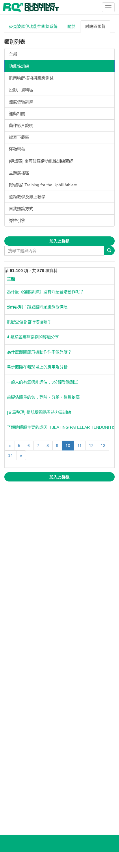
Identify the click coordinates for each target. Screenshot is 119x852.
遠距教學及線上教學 (27, 196)
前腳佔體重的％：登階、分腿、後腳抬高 (43, 397)
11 (79, 445)
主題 (11, 278)
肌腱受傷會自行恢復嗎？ (29, 322)
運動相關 (17, 113)
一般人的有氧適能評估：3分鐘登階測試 (42, 382)
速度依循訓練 (21, 101)
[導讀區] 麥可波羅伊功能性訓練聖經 (41, 161)
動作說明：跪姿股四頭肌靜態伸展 (37, 306)
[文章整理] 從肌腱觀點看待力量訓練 (39, 412)
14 (10, 455)
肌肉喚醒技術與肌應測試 (31, 78)
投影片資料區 (21, 89)
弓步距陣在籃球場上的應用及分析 (37, 367)
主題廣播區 (19, 173)
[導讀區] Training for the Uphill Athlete (43, 185)
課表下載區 (19, 137)
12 (91, 445)
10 (68, 445)
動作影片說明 (21, 125)
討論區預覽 (95, 26)
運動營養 (17, 149)
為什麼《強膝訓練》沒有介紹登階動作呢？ (45, 291)
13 (103, 445)
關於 (71, 26)
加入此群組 (59, 241)
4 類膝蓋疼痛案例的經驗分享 (33, 337)
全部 (13, 54)
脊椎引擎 (17, 220)
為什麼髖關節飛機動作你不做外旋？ (39, 352)
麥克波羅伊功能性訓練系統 (33, 26)
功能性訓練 (19, 66)
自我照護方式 (21, 208)
